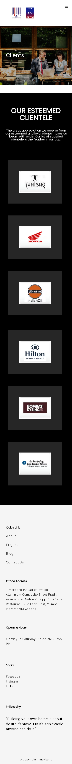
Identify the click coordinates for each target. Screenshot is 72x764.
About (11, 536)
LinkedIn (12, 686)
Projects (12, 545)
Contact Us (15, 562)
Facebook (13, 676)
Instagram (13, 681)
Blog (10, 553)
